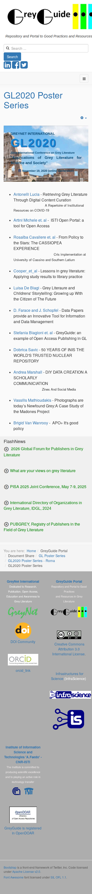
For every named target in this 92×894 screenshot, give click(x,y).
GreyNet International (23, 581)
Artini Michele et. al (30, 220)
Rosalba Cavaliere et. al (34, 237)
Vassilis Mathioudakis (32, 400)
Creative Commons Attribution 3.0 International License (68, 649)
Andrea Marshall (28, 372)
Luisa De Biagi (26, 288)
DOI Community (23, 641)
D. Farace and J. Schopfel (35, 310)
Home (31, 550)
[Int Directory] (6, 502)
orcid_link (23, 670)
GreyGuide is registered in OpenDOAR (22, 830)
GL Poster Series (52, 555)
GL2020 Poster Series (33, 99)
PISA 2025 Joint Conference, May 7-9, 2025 (48, 486)
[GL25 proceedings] (6, 449)
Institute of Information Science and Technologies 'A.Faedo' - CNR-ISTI (23, 754)
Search (12, 56)
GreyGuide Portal (69, 581)
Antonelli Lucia (26, 194)
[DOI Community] (23, 630)
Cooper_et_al (25, 271)
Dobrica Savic (25, 349)
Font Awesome (14, 877)
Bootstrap (10, 867)
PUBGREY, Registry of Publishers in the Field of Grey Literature (42, 526)
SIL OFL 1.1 (58, 877)
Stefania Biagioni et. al (33, 332)
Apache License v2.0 (26, 871)
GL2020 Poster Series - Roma (31, 560)
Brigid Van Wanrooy (30, 423)
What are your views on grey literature (43, 470)
